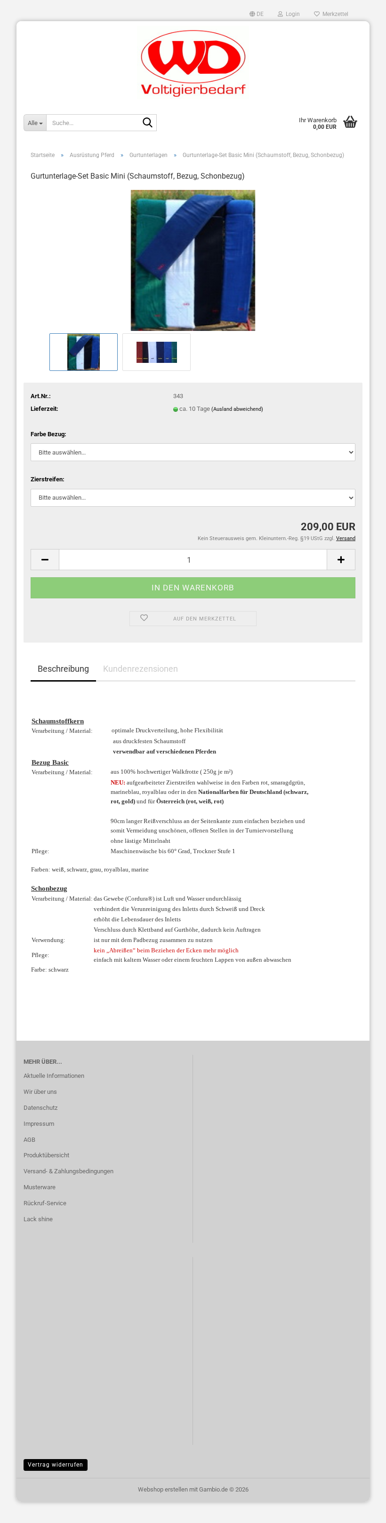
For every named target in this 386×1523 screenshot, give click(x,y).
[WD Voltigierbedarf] (193, 62)
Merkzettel (334, 14)
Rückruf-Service (45, 1203)
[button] (256, 14)
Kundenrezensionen (140, 669)
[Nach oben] (360, 1509)
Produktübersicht (46, 1155)
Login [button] (291, 14)
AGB (29, 1139)
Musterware (40, 1187)
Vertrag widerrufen (55, 1464)
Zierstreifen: (47, 479)
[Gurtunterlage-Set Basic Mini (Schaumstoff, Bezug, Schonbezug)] (193, 260)
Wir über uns (40, 1091)
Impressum (39, 1123)
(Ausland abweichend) (237, 409)
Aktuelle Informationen (54, 1075)
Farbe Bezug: (48, 434)
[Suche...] (148, 123)
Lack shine (38, 1219)
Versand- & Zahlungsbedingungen (68, 1171)
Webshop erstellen (163, 1489)
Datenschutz (40, 1107)
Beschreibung (63, 669)
